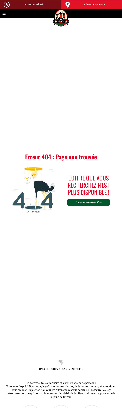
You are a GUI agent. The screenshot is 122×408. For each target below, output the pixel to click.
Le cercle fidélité (33, 4)
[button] (3, 13)
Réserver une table (94, 4)
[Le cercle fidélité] (7, 5)
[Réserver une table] (68, 5)
